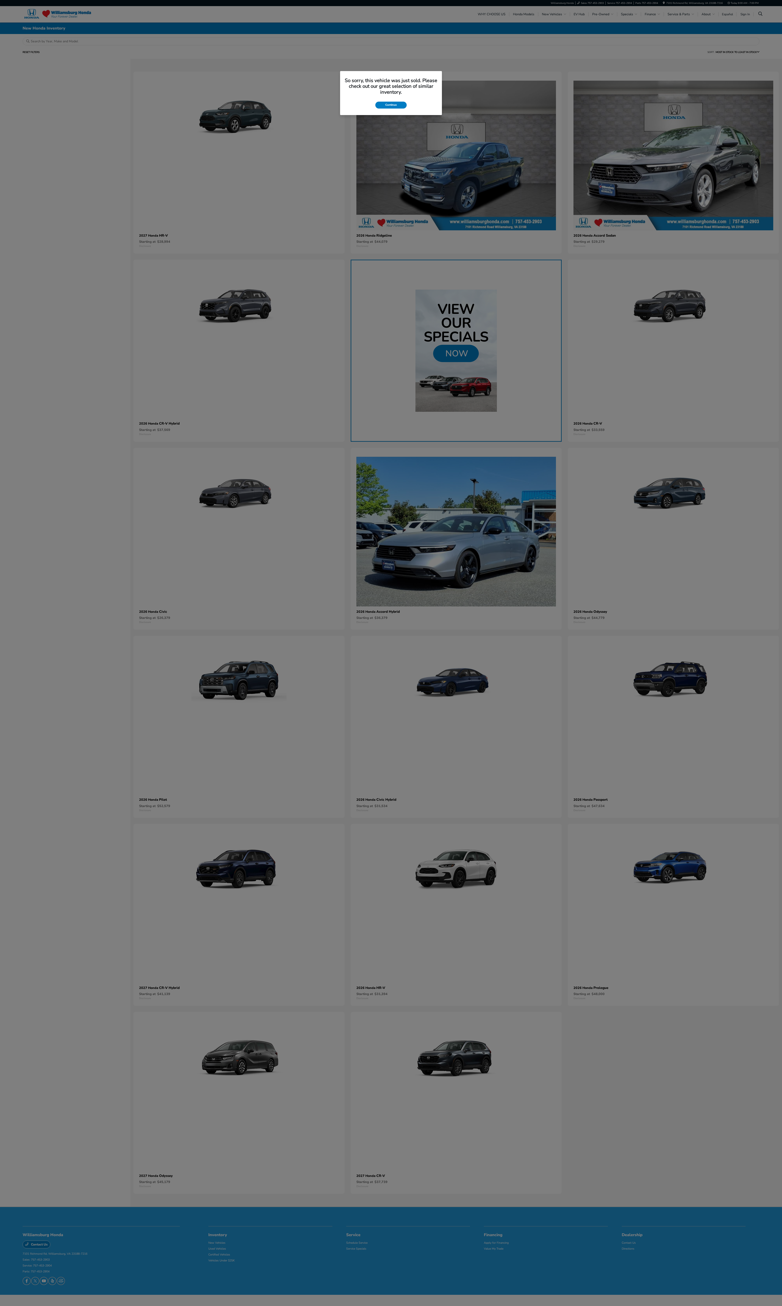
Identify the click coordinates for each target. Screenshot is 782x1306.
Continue (391, 105)
